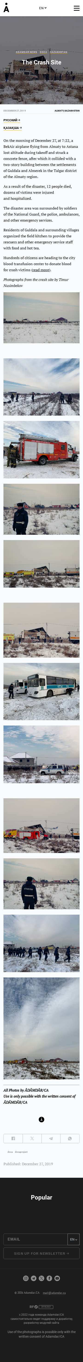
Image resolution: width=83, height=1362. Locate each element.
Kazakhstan (58, 52)
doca (10, 1152)
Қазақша (11, 128)
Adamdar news (26, 52)
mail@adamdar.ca (54, 1292)
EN (41, 8)
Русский (10, 120)
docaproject (21, 1152)
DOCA (43, 52)
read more (41, 269)
